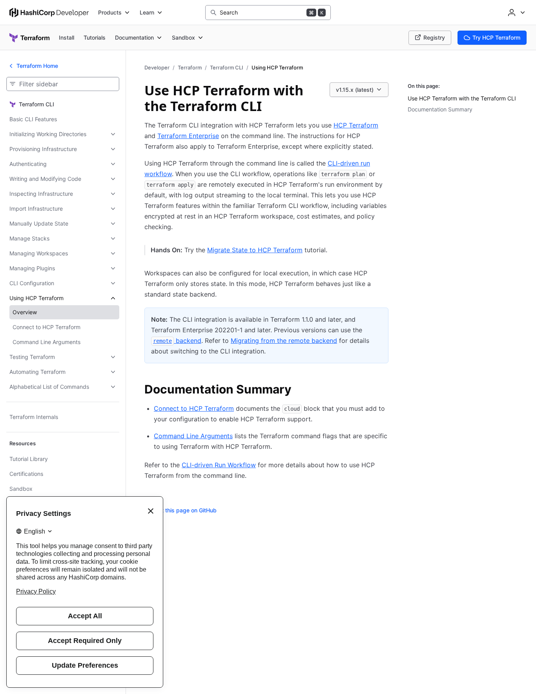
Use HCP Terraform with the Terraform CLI (462, 98)
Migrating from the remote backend (284, 340)
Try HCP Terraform (496, 37)
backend (177, 340)
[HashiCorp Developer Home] (49, 12)
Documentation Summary (440, 109)
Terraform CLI (226, 67)
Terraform (190, 67)
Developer (157, 67)
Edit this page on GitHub (185, 510)
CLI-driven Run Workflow (219, 465)
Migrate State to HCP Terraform (255, 250)
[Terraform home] (29, 38)
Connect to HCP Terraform (194, 408)
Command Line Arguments (193, 436)
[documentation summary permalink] (299, 390)
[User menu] (516, 12)
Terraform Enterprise (188, 136)
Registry (434, 37)
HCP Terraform (356, 125)
